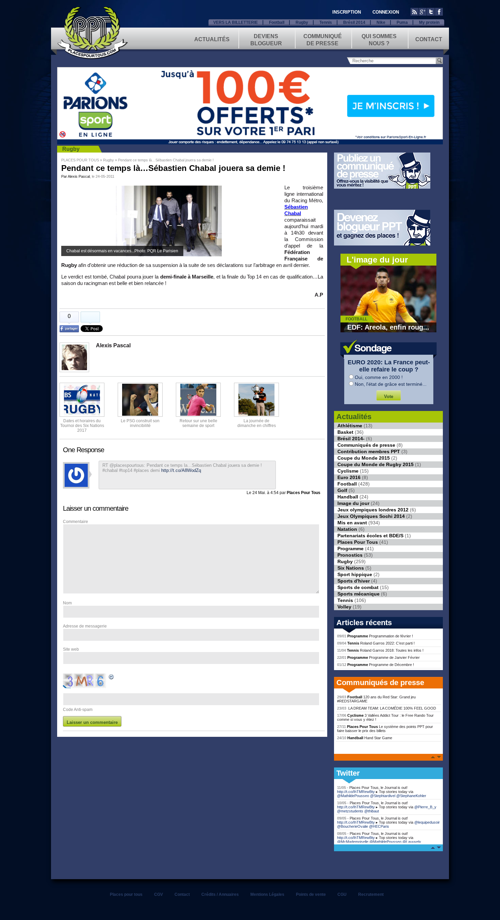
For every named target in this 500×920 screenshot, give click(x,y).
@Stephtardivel (382, 796)
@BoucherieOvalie (352, 826)
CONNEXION (385, 12)
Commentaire (75, 521)
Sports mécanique (358, 594)
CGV (158, 894)
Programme (350, 548)
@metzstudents (350, 811)
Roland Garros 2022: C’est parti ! (376, 643)
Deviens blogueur (266, 39)
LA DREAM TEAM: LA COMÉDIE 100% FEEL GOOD (386, 708)
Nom (67, 603)
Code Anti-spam (78, 709)
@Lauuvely (411, 842)
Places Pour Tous (357, 542)
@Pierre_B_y (425, 807)
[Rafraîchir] (111, 678)
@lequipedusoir (427, 822)
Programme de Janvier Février (378, 657)
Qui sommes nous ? (379, 39)
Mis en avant (352, 522)
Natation (347, 529)
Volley (344, 606)
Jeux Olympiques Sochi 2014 (371, 516)
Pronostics (350, 555)
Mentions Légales (267, 894)
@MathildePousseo (353, 796)
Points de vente (311, 894)
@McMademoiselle (352, 842)
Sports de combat (358, 587)
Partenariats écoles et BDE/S (370, 535)
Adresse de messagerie (85, 626)
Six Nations (350, 568)
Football (276, 22)
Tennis (325, 22)
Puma (402, 22)
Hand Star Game (364, 738)
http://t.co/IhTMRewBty (356, 792)
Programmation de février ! (375, 636)
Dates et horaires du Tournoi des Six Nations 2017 (82, 425)
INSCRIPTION (346, 12)
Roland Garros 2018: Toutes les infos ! (380, 650)
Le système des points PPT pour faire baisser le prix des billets (385, 729)
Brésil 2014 (354, 22)
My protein (429, 22)
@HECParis (379, 826)
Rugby (302, 22)
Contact (428, 39)
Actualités (212, 39)
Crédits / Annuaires (220, 894)
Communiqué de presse (322, 39)
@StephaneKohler (411, 796)
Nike (381, 22)
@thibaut (371, 811)
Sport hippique (354, 574)
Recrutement (371, 894)
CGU (342, 894)
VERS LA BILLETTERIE (235, 22)
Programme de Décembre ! (375, 665)
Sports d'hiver (353, 581)
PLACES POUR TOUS (80, 160)
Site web (71, 649)
